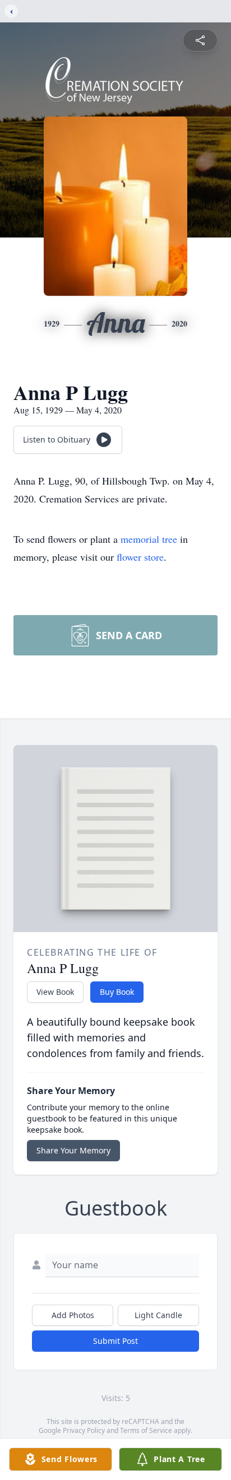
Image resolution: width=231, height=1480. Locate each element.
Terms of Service (146, 1430)
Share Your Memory (73, 1150)
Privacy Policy (84, 1430)
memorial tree (149, 539)
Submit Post (115, 1340)
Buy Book (117, 991)
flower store (140, 557)
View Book (55, 991)
